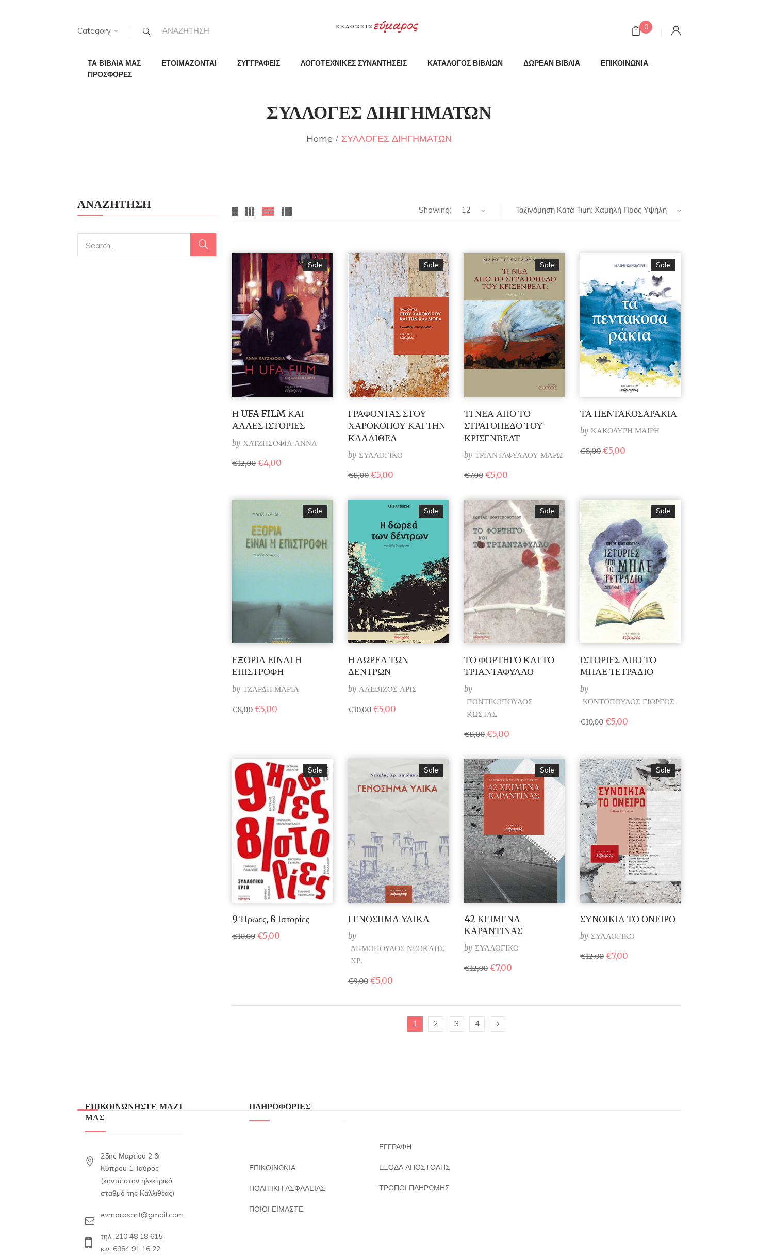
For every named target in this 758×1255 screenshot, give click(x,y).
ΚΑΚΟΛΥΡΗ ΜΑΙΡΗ (625, 431)
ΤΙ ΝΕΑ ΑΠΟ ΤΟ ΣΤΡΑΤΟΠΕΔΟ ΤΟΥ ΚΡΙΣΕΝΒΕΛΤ (503, 426)
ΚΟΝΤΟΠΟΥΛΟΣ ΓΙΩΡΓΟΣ (628, 701)
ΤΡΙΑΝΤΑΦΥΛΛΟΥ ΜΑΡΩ (519, 455)
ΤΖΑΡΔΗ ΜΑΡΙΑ (271, 689)
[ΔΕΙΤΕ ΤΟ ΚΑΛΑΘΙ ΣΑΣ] (636, 32)
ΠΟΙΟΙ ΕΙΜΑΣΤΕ (276, 1209)
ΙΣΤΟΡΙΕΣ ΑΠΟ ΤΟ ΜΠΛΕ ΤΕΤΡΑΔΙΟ (618, 666)
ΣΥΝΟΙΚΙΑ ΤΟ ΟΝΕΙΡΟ (627, 919)
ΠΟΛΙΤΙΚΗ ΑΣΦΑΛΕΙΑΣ (287, 1188)
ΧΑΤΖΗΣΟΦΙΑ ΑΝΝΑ (280, 443)
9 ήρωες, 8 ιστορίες (270, 919)
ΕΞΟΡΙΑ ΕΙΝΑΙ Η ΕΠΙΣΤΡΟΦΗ (267, 666)
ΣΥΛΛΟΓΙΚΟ (381, 455)
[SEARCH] (146, 31)
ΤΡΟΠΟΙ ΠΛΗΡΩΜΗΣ (414, 1188)
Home (319, 138)
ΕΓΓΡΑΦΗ (395, 1146)
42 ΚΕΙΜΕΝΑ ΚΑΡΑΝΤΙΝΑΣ (493, 925)
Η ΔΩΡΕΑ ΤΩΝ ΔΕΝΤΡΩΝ (378, 666)
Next (497, 1024)
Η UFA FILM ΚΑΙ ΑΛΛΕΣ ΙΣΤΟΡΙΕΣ (268, 419)
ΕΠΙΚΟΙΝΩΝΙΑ (272, 1167)
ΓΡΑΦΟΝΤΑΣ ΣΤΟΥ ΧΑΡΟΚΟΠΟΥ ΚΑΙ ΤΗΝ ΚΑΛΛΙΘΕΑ (397, 426)
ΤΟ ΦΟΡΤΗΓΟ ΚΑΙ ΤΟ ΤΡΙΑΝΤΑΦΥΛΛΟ (509, 666)
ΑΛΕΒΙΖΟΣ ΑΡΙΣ (388, 689)
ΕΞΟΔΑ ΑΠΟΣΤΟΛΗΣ (414, 1167)
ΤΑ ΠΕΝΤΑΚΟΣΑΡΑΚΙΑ (628, 414)
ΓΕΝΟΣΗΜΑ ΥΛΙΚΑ (389, 919)
